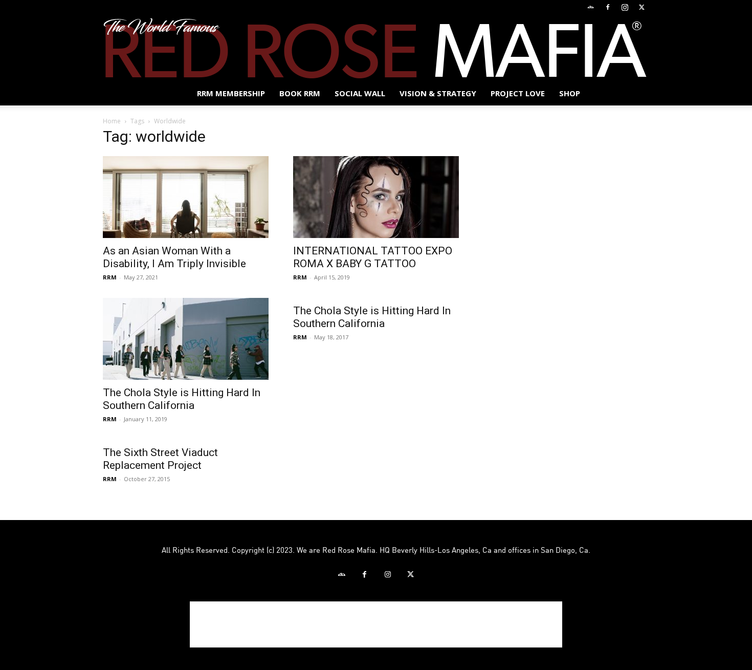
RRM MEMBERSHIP (231, 93)
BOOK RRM (299, 93)
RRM (110, 277)
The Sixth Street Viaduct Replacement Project (160, 458)
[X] (641, 7)
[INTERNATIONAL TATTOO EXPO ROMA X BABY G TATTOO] (376, 197)
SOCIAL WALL (360, 93)
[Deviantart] (591, 7)
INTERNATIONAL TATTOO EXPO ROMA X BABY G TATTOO (372, 257)
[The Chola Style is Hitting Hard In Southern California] (186, 339)
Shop (569, 93)
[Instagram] (624, 7)
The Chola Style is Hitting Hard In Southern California (181, 399)
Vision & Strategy (438, 93)
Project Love (518, 93)
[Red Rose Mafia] (376, 48)
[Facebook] (607, 7)
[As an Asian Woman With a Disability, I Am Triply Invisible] (186, 197)
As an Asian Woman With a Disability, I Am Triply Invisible (174, 257)
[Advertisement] (376, 624)
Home (112, 121)
